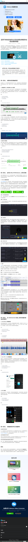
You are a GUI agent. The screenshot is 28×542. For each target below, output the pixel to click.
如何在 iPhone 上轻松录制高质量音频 (14, 481)
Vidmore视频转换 (12, 7)
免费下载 (10, 513)
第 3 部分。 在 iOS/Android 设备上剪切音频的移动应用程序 (9, 63)
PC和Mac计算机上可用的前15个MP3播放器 (14, 494)
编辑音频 (19, 43)
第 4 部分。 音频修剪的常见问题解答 (6, 64)
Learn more (21, 541)
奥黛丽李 (10, 43)
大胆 (1, 265)
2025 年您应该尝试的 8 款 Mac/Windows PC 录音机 (14, 469)
